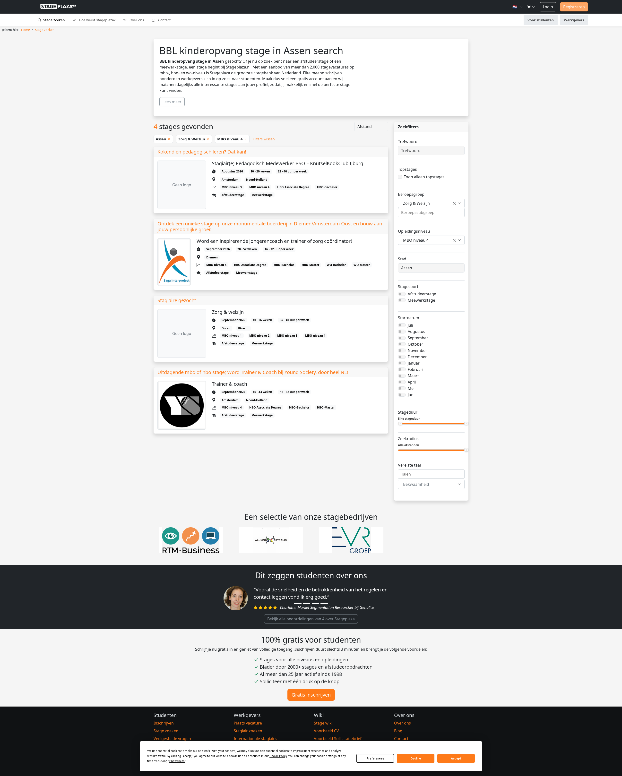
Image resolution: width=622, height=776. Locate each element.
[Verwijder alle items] (454, 203)
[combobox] (431, 203)
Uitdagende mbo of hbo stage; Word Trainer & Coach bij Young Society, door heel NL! (252, 372)
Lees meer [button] (172, 101)
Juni (411, 394)
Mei (411, 388)
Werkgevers (574, 20)
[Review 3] (315, 603)
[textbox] (428, 484)
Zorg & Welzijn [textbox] (416, 203)
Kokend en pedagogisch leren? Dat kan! (201, 152)
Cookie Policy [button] (278, 756)
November (417, 350)
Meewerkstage (421, 300)
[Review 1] (298, 603)
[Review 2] (306, 603)
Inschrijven (164, 723)
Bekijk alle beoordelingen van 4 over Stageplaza (311, 619)
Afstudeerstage (422, 294)
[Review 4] (324, 603)
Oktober (415, 344)
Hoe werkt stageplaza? (96, 20)
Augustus (416, 331)
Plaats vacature (248, 723)
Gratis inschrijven (311, 694)
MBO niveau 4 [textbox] (416, 240)
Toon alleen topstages (424, 176)
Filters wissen (264, 139)
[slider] (400, 423)
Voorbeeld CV (326, 730)
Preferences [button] (177, 761)
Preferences (375, 758)
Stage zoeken (53, 20)
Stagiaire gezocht (176, 300)
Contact (164, 20)
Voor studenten (540, 20)
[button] (517, 7)
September (418, 338)
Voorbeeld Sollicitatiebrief (338, 738)
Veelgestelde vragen (172, 738)
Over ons (136, 20)
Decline (416, 758)
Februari (415, 369)
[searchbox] (431, 212)
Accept (456, 758)
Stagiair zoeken (248, 730)
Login (548, 6)
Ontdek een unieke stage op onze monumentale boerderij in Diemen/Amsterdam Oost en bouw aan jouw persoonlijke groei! (269, 226)
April (412, 382)
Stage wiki (323, 723)
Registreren (574, 6)
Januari (414, 363)
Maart (413, 375)
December (417, 356)
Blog (398, 730)
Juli (410, 325)
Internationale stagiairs (255, 738)
